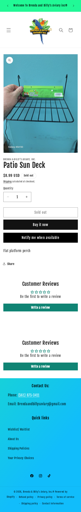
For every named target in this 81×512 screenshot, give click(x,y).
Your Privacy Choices (21, 458)
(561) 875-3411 (29, 395)
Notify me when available (40, 238)
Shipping (7, 181)
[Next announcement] (73, 5)
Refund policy (26, 497)
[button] (8, 30)
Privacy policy (45, 497)
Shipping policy (29, 503)
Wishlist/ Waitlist (19, 429)
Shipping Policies (18, 448)
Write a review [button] (40, 307)
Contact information (53, 503)
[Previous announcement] (7, 5)
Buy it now (40, 225)
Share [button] (11, 264)
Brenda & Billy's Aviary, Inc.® (38, 491)
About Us (13, 439)
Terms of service (65, 497)
